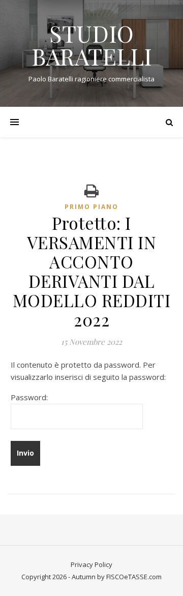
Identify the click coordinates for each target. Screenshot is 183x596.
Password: (29, 397)
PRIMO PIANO (91, 206)
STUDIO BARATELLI (92, 45)
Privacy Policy (91, 564)
